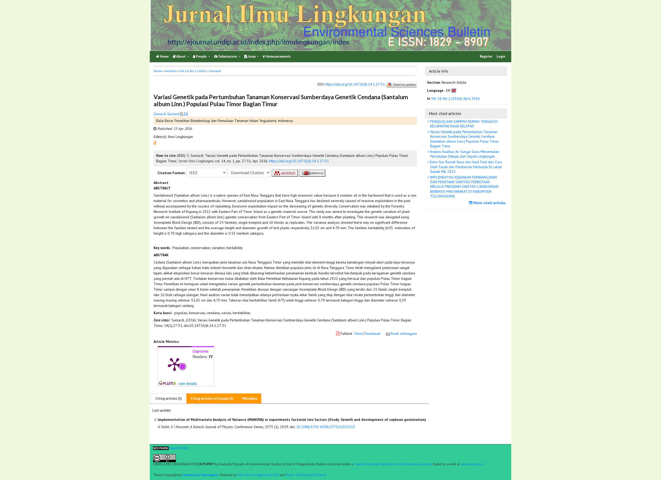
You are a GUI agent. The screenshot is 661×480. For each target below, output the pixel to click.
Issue (251, 56)
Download (372, 333)
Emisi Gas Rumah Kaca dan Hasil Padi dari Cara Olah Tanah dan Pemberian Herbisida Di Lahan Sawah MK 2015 (465, 167)
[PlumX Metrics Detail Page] (174, 364)
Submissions (228, 56)
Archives (171, 71)
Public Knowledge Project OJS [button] (258, 475)
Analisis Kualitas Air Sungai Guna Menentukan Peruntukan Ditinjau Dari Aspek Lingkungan (464, 154)
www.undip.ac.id (472, 464)
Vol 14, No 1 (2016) (193, 71)
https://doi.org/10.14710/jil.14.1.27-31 (355, 84)
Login (501, 56)
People (201, 56)
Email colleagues (404, 333)
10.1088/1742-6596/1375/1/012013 (325, 426)
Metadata (249, 398)
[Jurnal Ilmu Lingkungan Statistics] (161, 448)
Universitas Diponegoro (201, 475)
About (181, 56)
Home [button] (158, 71)
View (358, 333)
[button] (155, 142)
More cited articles (489, 202)
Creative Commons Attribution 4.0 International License (393, 464)
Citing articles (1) (168, 398)
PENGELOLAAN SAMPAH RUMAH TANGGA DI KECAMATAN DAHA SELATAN (463, 123)
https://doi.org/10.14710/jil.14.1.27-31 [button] (299, 161)
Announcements (278, 56)
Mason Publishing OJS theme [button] (306, 475)
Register (486, 56)
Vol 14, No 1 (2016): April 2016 (455, 98)
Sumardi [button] (215, 71)
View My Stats (179, 448)
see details (188, 383)
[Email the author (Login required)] (185, 114)
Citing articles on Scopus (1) (212, 398)
